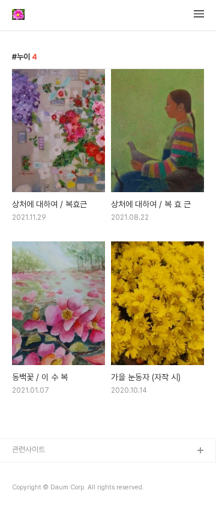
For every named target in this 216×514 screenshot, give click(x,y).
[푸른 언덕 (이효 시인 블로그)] (18, 15)
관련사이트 (28, 449)
